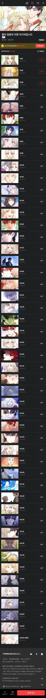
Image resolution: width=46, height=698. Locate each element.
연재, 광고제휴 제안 (7, 662)
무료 (41, 60)
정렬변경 (41, 51)
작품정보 (41, 40)
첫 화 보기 (31, 693)
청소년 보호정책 (25, 659)
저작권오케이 (27, 686)
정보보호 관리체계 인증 (12, 686)
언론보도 (24, 662)
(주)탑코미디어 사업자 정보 (10, 678)
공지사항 (17, 662)
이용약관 (4, 659)
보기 (41, 95)
